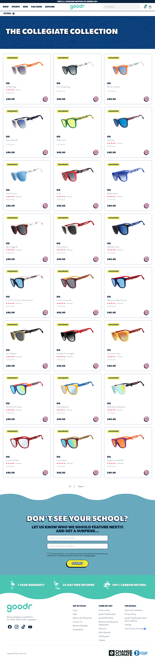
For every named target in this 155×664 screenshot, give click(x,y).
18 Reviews (19, 196)
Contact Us (77, 622)
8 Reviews (69, 196)
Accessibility (78, 629)
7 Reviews (119, 356)
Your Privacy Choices (133, 628)
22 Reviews (69, 463)
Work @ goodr (105, 632)
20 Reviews (120, 463)
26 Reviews (19, 410)
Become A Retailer (80, 625)
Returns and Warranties (82, 618)
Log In (75, 610)
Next (81, 486)
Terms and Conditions (133, 610)
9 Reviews (18, 463)
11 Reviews (120, 410)
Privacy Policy (130, 614)
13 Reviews (120, 250)
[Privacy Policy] (90, 555)
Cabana (102, 640)
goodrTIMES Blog (106, 618)
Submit (77, 563)
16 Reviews (69, 303)
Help (75, 614)
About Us (102, 628)
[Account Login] (145, 6)
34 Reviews (19, 250)
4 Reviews (120, 196)
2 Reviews (119, 143)
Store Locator (104, 610)
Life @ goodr (104, 636)
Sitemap (128, 624)
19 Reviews (69, 250)
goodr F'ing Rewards (107, 614)
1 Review (18, 90)
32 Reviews (69, 356)
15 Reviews (120, 303)
